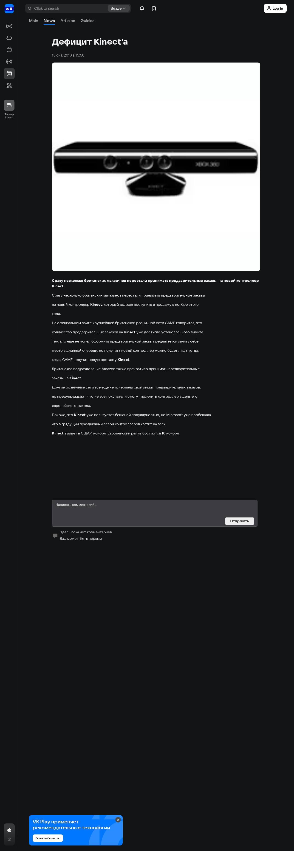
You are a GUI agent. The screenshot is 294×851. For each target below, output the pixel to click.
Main (33, 20)
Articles (67, 20)
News (49, 20)
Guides (87, 20)
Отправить (239, 521)
